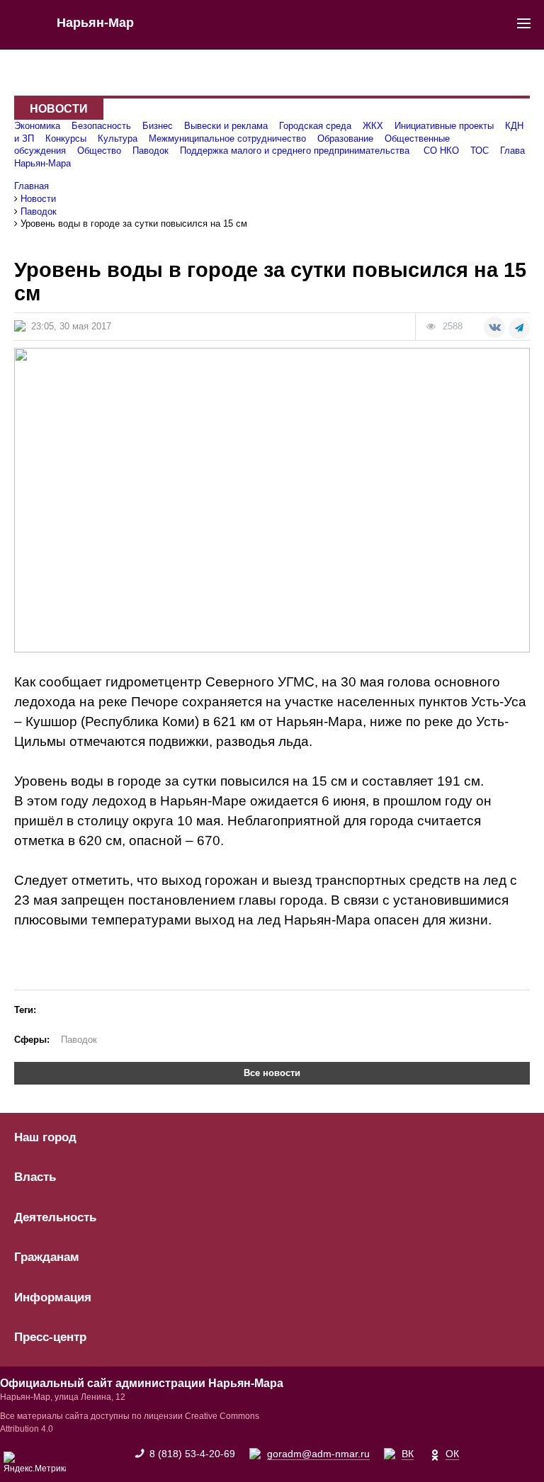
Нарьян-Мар (95, 23)
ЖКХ (373, 125)
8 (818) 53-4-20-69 (192, 1453)
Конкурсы (65, 138)
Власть (35, 1177)
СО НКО (441, 150)
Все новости (272, 1073)
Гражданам (46, 1257)
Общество (99, 150)
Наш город (45, 1137)
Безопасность (101, 125)
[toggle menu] (524, 23)
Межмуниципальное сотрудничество (227, 138)
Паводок (150, 150)
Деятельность (55, 1217)
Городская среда (315, 125)
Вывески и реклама (226, 125)
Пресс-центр (50, 1337)
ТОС (479, 150)
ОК (452, 1453)
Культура (117, 138)
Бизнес (157, 125)
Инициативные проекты (444, 125)
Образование (345, 138)
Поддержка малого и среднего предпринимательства (296, 150)
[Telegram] (519, 328)
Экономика (37, 125)
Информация (52, 1297)
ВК (408, 1453)
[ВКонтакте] (494, 327)
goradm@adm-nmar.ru (318, 1453)
